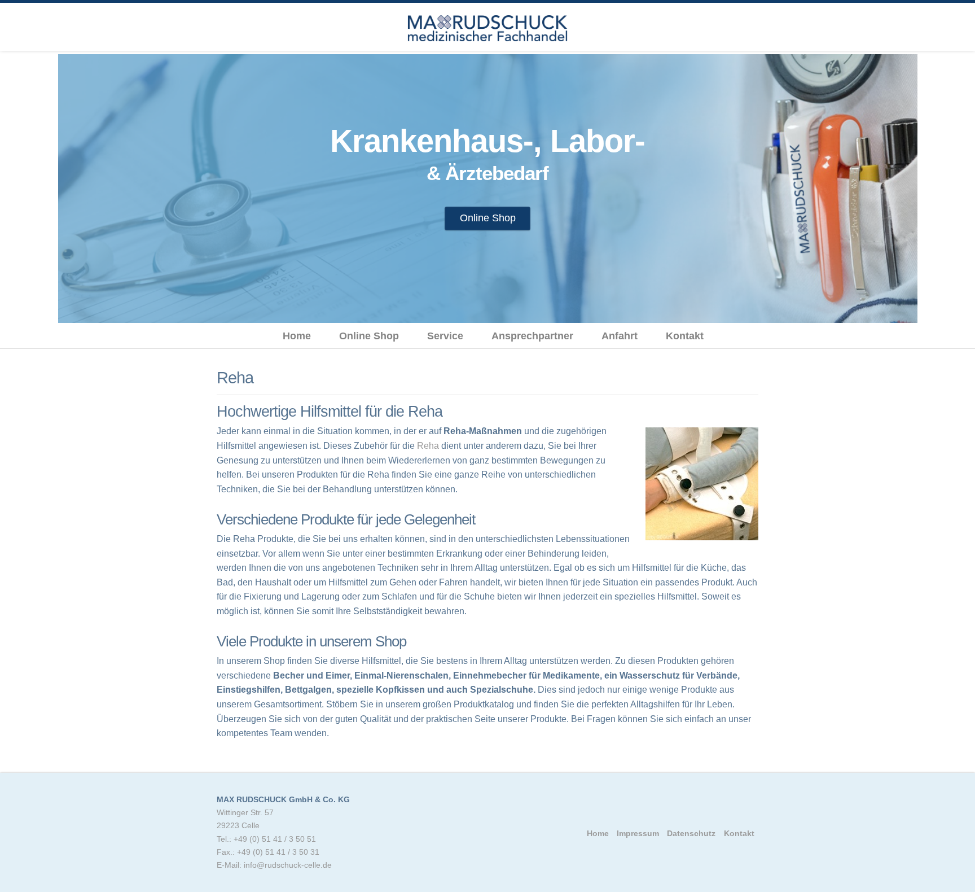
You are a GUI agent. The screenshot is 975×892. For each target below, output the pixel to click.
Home (297, 336)
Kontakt (685, 336)
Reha (428, 446)
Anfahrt (619, 336)
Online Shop (488, 218)
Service (445, 336)
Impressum (638, 833)
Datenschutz (691, 833)
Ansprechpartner (532, 336)
